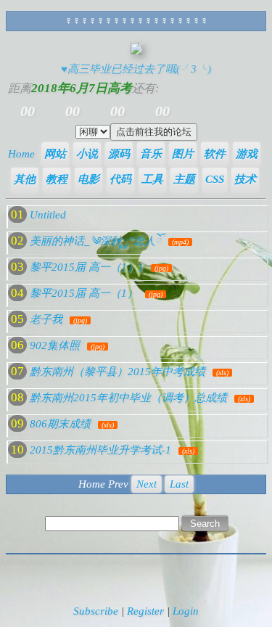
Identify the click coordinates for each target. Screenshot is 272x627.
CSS (214, 179)
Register (145, 611)
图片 (183, 154)
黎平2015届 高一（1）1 (87, 267)
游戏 (246, 154)
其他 (25, 179)
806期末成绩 (60, 424)
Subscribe (95, 611)
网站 (55, 154)
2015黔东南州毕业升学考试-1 (100, 450)
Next (146, 484)
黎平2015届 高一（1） (84, 293)
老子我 (46, 319)
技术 (245, 179)
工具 (152, 179)
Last (179, 484)
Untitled (48, 215)
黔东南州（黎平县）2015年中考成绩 (117, 371)
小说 (87, 154)
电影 (88, 179)
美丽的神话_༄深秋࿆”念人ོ (95, 241)
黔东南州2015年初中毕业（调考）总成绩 (128, 397)
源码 (119, 154)
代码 (120, 179)
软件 (215, 154)
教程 (56, 179)
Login (186, 611)
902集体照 (55, 345)
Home (21, 154)
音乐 (151, 154)
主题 (184, 179)
